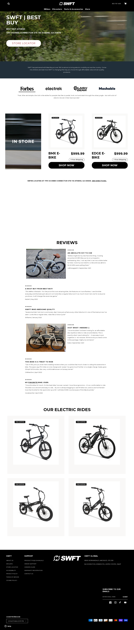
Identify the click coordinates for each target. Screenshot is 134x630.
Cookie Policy (11, 580)
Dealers (9, 564)
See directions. (99, 181)
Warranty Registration (33, 570)
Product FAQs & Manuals (34, 560)
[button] (8, 3)
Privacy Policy (11, 573)
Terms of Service (12, 577)
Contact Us (28, 573)
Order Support (30, 564)
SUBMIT (125, 597)
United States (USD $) (16, 621)
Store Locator (12, 567)
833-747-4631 (116, 3)
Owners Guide (29, 567)
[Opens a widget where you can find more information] (8, 626)
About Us (9, 560)
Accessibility (11, 570)
